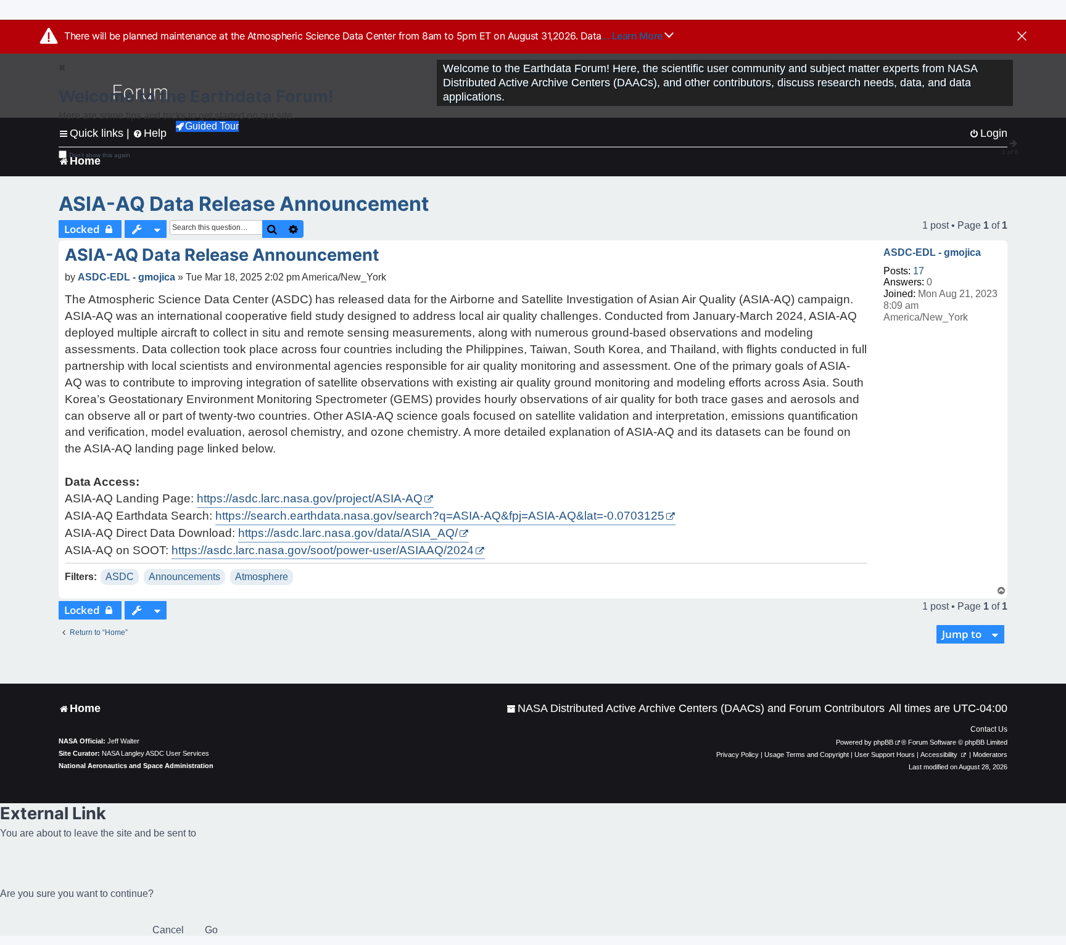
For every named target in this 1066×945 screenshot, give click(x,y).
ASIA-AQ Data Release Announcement (244, 204)
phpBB (883, 742)
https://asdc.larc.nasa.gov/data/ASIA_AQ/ (348, 532)
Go (211, 930)
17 (918, 271)
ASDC (119, 576)
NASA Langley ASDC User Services (155, 753)
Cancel (168, 930)
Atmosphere (261, 576)
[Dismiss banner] (1022, 37)
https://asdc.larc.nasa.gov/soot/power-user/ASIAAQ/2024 (322, 550)
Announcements (184, 576)
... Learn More (633, 36)
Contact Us (988, 729)
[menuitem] (695, 709)
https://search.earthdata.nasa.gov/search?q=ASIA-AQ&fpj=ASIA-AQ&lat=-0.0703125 (439, 515)
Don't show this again (99, 155)
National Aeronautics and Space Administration (136, 765)
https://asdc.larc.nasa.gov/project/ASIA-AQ (310, 498)
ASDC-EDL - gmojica (932, 252)
